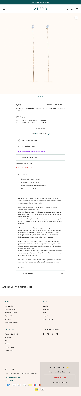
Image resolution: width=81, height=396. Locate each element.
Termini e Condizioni (11, 334)
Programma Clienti (11, 312)
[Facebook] (43, 334)
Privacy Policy (9, 347)
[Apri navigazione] (4, 9)
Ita (6, 369)
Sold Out (40, 128)
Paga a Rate (9, 316)
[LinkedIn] (57, 334)
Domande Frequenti (11, 322)
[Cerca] (72, 9)
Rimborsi (7, 344)
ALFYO (18, 105)
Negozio (45, 316)
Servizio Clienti (9, 306)
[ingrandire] (76, 17)
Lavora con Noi (48, 319)
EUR (13, 369)
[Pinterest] (52, 334)
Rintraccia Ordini (10, 309)
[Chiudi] (76, 365)
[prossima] (47, 96)
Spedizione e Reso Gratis (40, 2)
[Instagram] (48, 334)
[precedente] (34, 96)
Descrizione (23, 175)
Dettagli (21, 268)
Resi (6, 340)
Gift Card (8, 319)
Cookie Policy (9, 350)
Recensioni (46, 309)
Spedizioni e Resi (25, 273)
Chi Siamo (46, 306)
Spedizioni (8, 337)
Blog (44, 312)
